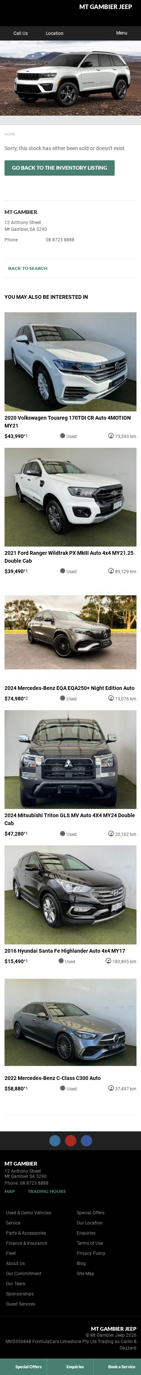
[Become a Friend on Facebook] (86, 1140)
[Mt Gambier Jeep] (24, 13)
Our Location (90, 1223)
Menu (121, 33)
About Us (15, 1263)
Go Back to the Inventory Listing (59, 167)
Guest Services (20, 1304)
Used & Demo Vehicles (28, 1212)
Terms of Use (90, 1243)
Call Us (21, 33)
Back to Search (27, 268)
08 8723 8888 (60, 239)
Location (55, 33)
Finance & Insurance (26, 1243)
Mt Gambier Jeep (105, 7)
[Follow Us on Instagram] (55, 1140)
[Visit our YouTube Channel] (70, 1140)
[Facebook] (3, 133)
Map (10, 1191)
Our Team (16, 1283)
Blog (81, 1263)
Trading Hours (47, 1191)
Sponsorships (20, 1294)
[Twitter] (10, 133)
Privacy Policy (91, 1253)
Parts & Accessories (26, 1233)
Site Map (85, 1273)
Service (13, 1223)
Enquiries (86, 1233)
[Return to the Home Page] (18, 1336)
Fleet (11, 1253)
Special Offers (91, 1212)
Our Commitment (23, 1273)
